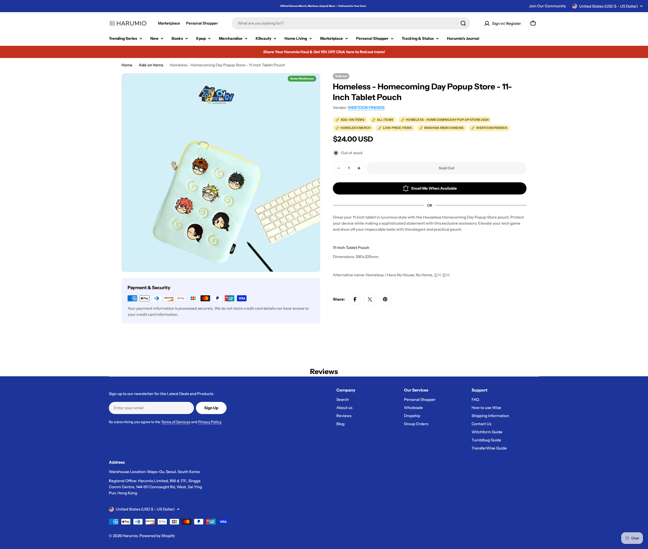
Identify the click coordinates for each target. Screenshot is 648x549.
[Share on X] (370, 299)
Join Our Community (547, 6)
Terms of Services (175, 422)
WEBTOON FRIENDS (366, 107)
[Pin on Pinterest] (385, 299)
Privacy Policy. (210, 422)
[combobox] (351, 23)
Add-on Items (151, 65)
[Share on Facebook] (355, 299)
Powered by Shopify (157, 535)
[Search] (463, 23)
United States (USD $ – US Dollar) (608, 6)
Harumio (130, 535)
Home (127, 65)
